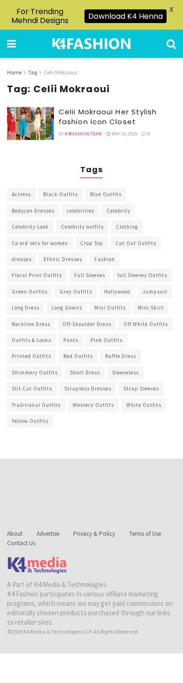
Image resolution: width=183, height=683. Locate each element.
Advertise (48, 534)
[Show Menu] (11, 44)
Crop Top (91, 243)
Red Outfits (78, 356)
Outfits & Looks (31, 340)
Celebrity (118, 210)
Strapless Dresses (87, 388)
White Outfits (143, 405)
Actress (21, 194)
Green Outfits (29, 291)
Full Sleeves (89, 275)
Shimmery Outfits (35, 372)
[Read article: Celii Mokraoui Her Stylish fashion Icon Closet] (30, 124)
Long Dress (25, 307)
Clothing (127, 226)
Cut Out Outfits (135, 243)
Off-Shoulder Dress (86, 324)
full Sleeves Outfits (142, 275)
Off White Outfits (145, 324)
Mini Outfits (110, 307)
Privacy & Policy (94, 534)
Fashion (104, 259)
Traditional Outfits (36, 405)
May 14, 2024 (124, 134)
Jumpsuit (155, 291)
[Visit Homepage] (91, 43)
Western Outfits (93, 405)
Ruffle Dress (120, 356)
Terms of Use (145, 534)
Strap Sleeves (141, 388)
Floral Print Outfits (37, 275)
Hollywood (117, 291)
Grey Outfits (76, 291)
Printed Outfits (31, 356)
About (15, 534)
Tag (32, 72)
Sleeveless (125, 372)
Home (14, 72)
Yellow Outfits (30, 421)
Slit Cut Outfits (32, 388)
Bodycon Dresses (33, 210)
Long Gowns (67, 307)
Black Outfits (60, 194)
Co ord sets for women (40, 243)
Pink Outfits (106, 340)
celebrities (80, 210)
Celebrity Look (30, 226)
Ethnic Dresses (63, 259)
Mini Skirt (151, 307)
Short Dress (85, 372)
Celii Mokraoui (60, 72)
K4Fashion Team (83, 134)
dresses (21, 259)
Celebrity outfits (82, 226)
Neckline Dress (31, 324)
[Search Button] (171, 44)
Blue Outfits (106, 194)
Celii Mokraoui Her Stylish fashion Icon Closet (108, 117)
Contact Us (21, 543)
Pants (70, 340)
